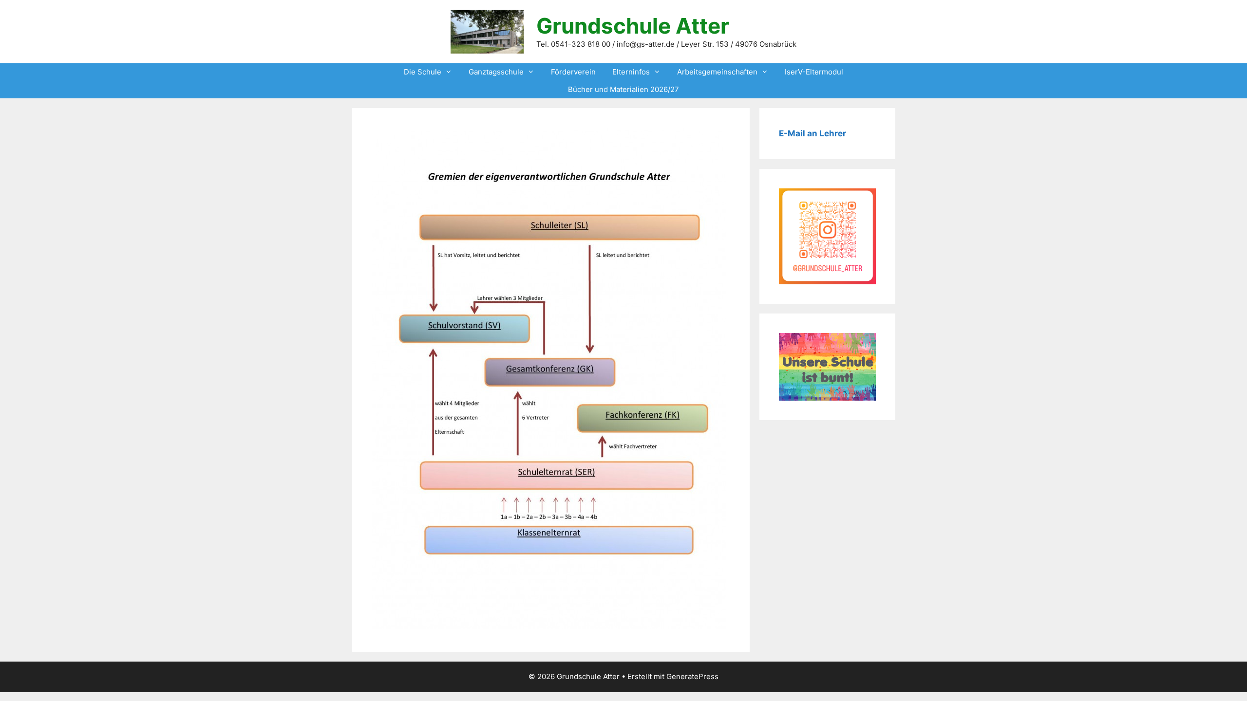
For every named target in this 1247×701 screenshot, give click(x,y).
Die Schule (422, 71)
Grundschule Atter (632, 26)
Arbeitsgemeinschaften (717, 71)
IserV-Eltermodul (814, 71)
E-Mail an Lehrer (812, 133)
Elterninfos (631, 71)
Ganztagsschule (496, 71)
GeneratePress (692, 676)
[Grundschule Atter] (487, 31)
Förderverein (573, 71)
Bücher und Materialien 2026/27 (623, 89)
